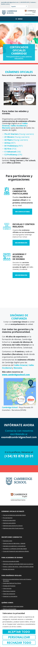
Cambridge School (10, 407)
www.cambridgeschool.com (16, 374)
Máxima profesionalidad (9, 609)
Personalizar (19, 637)
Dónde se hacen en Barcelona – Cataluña (14, 543)
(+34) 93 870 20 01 (24, 2)
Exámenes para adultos (9, 523)
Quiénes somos (5, 4)
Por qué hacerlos (7, 517)
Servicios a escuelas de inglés (11, 561)
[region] (19, 628)
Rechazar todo (19, 643)
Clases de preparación (9, 593)
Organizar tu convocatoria (10, 596)
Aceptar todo (19, 632)
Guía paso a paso (7, 540)
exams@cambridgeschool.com (9, 2)
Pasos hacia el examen (9, 591)
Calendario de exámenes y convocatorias (14, 546)
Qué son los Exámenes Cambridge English (14, 515)
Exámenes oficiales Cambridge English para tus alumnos (18, 564)
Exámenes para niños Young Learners (13, 528)
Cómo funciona (7, 588)
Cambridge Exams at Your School (12, 583)
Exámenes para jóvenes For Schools (12, 525)
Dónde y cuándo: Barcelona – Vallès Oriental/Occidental (18, 566)
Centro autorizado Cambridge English (13, 606)
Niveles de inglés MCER (9, 520)
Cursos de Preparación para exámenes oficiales (16, 551)
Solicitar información (8, 569)
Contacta (32, 2)
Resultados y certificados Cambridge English (15, 548)
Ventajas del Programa (9, 586)
